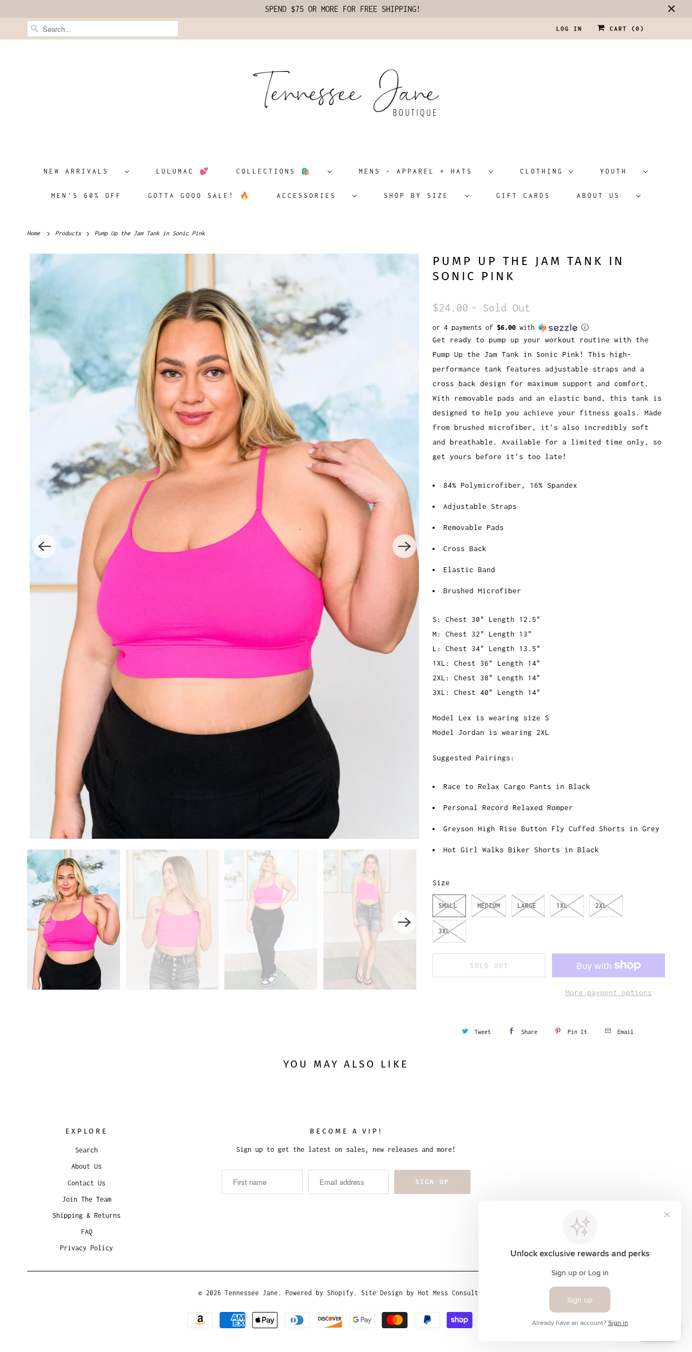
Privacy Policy (86, 1248)
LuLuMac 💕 (183, 171)
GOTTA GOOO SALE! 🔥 (199, 195)
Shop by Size (422, 195)
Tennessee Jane (251, 1292)
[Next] (404, 546)
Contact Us (86, 1183)
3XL (444, 931)
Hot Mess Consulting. (456, 1292)
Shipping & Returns (86, 1215)
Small (447, 905)
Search (86, 1150)
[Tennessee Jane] (346, 97)
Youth (619, 171)
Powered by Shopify (319, 1292)
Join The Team (86, 1199)
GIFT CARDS (523, 195)
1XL (562, 905)
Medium (488, 905)
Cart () (625, 28)
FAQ (86, 1232)
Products (69, 233)
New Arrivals (81, 171)
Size (441, 882)
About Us (604, 195)
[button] (548, 328)
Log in (569, 28)
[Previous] (44, 546)
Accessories (312, 195)
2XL (601, 905)
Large (526, 905)
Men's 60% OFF (86, 195)
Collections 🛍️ (279, 171)
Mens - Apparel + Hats (421, 171)
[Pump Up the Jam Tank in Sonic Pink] (224, 546)
